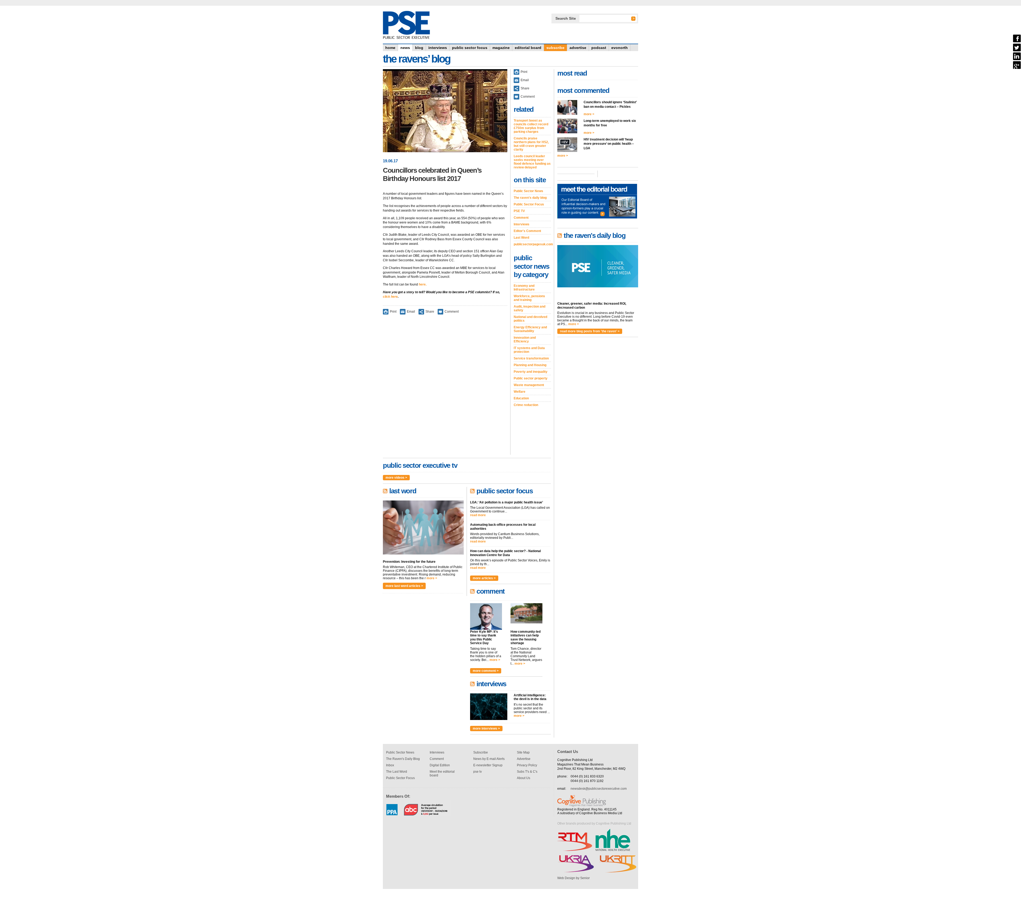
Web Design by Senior (573, 878)
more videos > (396, 477)
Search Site (565, 18)
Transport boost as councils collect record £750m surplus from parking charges (531, 126)
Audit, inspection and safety (529, 308)
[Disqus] (445, 388)
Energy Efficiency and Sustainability (530, 329)
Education (521, 398)
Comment (452, 311)
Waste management (529, 385)
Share (429, 311)
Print (393, 311)
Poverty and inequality (530, 372)
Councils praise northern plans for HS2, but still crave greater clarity (531, 143)
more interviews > (486, 728)
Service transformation (531, 358)
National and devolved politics (530, 318)
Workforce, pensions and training (529, 298)
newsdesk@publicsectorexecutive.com (599, 789)
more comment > (486, 671)
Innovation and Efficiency (525, 339)
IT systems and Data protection (529, 350)
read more (478, 515)
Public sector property (530, 378)
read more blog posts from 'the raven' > (590, 331)
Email (411, 311)
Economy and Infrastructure (524, 287)
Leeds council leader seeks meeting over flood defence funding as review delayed (532, 161)
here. (422, 284)
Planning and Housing (530, 365)
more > (431, 578)
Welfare (519, 392)
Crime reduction (526, 405)
